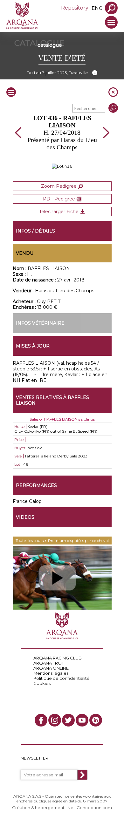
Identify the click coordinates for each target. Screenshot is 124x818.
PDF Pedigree (59, 199)
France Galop (27, 501)
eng (97, 8)
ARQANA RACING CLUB (57, 657)
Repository (74, 8)
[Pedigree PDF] (62, 166)
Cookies (42, 683)
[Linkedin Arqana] (95, 720)
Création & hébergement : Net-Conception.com (62, 807)
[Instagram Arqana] (54, 720)
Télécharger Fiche (59, 211)
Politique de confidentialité (61, 678)
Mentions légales (50, 673)
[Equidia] (62, 578)
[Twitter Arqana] (68, 720)
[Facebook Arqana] (41, 720)
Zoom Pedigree (59, 186)
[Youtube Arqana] (82, 720)
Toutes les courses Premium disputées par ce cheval (62, 540)
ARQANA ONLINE (51, 668)
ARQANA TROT (48, 663)
